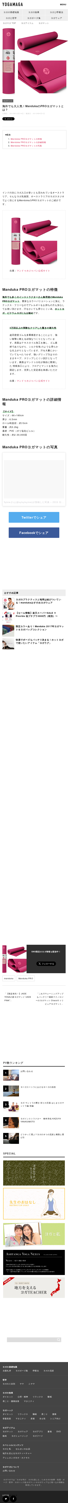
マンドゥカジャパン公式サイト (33, 270)
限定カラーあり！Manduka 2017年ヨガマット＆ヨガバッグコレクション (40, 628)
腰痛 (54, 1414)
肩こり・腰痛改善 (11, 1401)
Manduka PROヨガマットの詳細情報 (28, 142)
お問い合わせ (9, 1470)
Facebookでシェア (34, 532)
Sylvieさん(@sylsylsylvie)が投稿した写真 (26, 502)
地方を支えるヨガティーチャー (17, 1453)
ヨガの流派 (48, 1370)
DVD (58, 1431)
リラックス (38, 1396)
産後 (33, 1418)
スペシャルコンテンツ (13, 1445)
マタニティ (29, 1401)
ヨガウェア (56, 17)
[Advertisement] (34, 171)
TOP (9, 23)
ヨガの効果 (34, 12)
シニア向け (55, 1418)
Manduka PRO (26, 978)
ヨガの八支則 (9, 1383)
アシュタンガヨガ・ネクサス (16, 1457)
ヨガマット (7, 101)
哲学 (5, 1379)
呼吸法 (36, 1370)
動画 (5, 1435)
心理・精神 (23, 1396)
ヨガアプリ (38, 1431)
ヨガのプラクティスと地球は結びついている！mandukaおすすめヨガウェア (38, 601)
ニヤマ (31, 1383)
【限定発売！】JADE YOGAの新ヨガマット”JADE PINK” (17, 997)
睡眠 (50, 1396)
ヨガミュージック (20, 1435)
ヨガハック (8, 1410)
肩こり (44, 1414)
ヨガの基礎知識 (11, 12)
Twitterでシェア (34, 517)
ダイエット (8, 1396)
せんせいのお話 (23, 1448)
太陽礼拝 (7, 1370)
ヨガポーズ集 (34, 17)
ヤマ (22, 1383)
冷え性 (42, 1418)
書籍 (50, 1431)
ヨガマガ (13, 1495)
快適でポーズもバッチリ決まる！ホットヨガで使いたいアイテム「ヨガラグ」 (40, 641)
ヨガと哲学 (11, 17)
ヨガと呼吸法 (56, 12)
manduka (8, 978)
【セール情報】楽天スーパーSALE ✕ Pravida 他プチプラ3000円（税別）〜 (37, 614)
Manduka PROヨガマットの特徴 (26, 138)
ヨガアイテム (9, 1427)
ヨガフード (38, 1435)
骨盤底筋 (7, 1418)
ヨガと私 (7, 1448)
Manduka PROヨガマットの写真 (26, 145)
